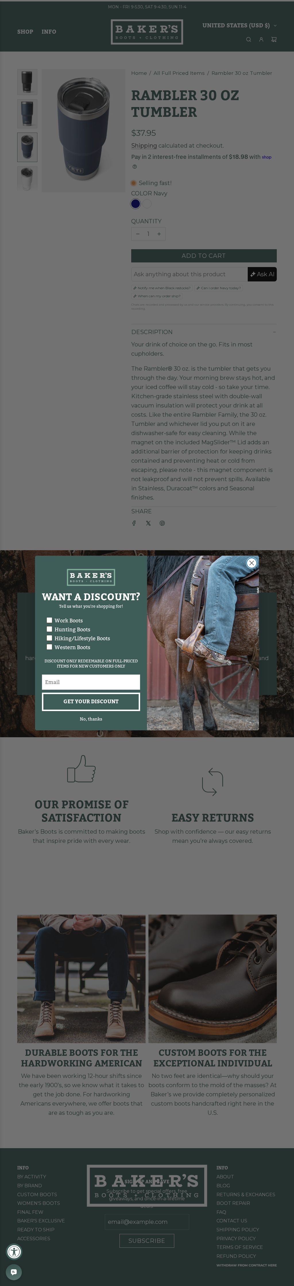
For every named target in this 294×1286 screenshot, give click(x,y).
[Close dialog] (252, 563)
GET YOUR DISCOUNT (91, 701)
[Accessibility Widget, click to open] (14, 1251)
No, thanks (91, 719)
